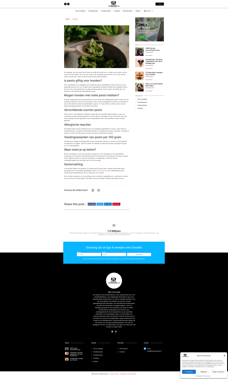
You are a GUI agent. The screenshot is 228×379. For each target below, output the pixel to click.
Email (103, 252)
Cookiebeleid (199, 376)
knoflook (99, 170)
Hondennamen (106, 11)
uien (105, 170)
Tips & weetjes (80, 11)
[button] (224, 356)
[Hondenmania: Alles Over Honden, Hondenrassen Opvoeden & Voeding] (185, 357)
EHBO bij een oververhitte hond (152, 49)
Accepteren (189, 372)
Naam (79, 252)
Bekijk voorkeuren (218, 372)
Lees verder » (149, 55)
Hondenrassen (93, 11)
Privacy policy (207, 376)
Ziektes (137, 11)
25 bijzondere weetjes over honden (154, 73)
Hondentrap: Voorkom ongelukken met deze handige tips (154, 61)
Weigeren (204, 372)
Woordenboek (127, 11)
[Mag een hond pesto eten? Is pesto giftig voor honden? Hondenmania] (65, 4)
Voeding (117, 11)
